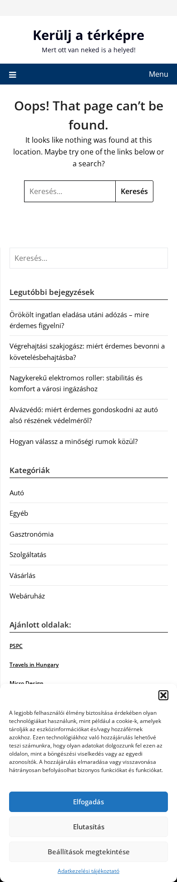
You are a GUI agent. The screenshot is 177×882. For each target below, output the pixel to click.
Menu (158, 74)
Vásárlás (22, 575)
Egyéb (19, 513)
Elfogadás (88, 801)
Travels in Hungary (34, 664)
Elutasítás (88, 826)
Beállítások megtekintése (89, 851)
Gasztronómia (32, 533)
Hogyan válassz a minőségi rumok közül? (74, 441)
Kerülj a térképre (88, 35)
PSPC (16, 646)
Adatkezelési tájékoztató (88, 871)
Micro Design (27, 683)
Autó (17, 492)
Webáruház (27, 595)
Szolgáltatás (28, 554)
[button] (163, 695)
